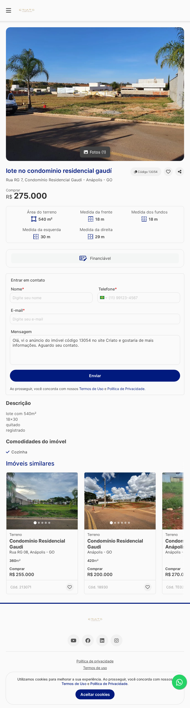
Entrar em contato (28, 280)
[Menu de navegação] (8, 10)
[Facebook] (88, 640)
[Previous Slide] (11, 500)
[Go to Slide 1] (35, 522)
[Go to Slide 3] (42, 523)
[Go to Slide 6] (129, 523)
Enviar (95, 375)
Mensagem (21, 331)
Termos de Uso (91, 389)
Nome (17, 289)
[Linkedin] (102, 640)
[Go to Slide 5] (49, 523)
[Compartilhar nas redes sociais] (179, 171)
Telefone (107, 289)
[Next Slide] (72, 500)
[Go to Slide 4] (46, 523)
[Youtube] (73, 640)
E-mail (18, 310)
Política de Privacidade (125, 389)
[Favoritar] (168, 171)
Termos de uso (95, 668)
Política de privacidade (95, 661)
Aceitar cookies (95, 694)
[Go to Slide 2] (39, 523)
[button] (95, 94)
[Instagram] (116, 640)
